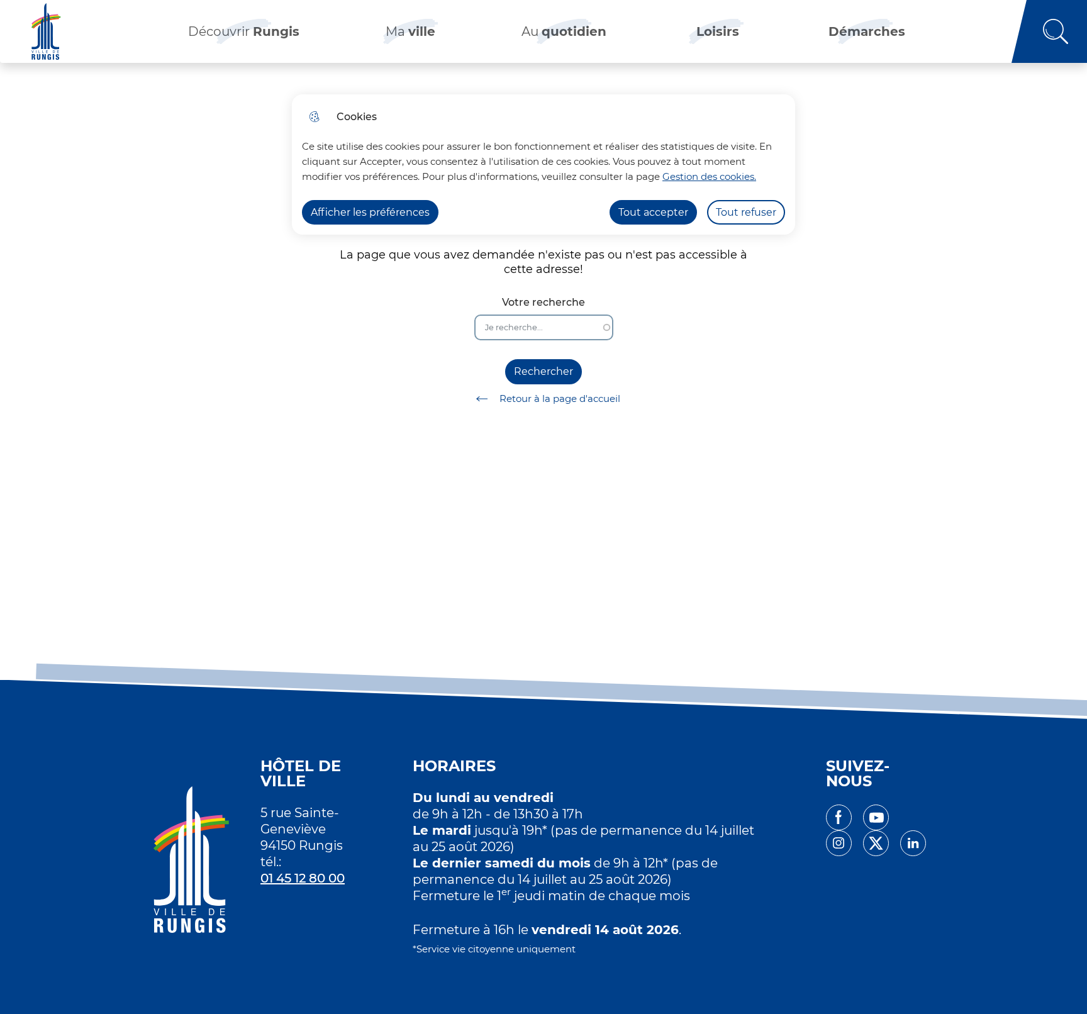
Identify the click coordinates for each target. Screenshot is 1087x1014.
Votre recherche (543, 302)
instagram (839, 843)
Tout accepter (653, 212)
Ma (410, 31)
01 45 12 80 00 (302, 878)
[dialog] (543, 164)
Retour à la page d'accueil (559, 398)
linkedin (913, 843)
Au (563, 31)
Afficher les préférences (370, 212)
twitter (876, 843)
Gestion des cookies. (709, 176)
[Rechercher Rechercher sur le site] (1049, 31)
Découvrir (243, 31)
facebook (839, 817)
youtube (876, 817)
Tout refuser (746, 212)
